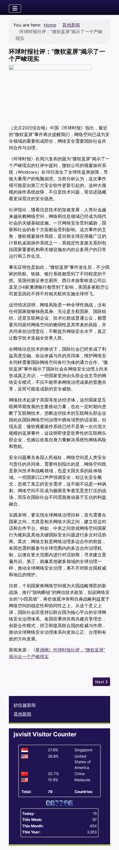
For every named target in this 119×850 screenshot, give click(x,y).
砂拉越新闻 (25, 705)
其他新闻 (22, 714)
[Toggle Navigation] (15, 8)
